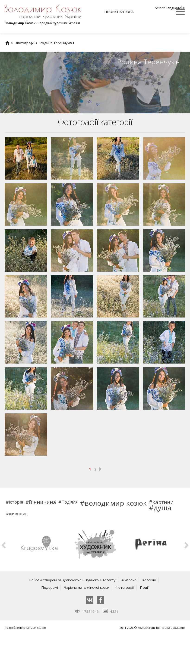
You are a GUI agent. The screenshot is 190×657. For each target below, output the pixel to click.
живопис (18, 513)
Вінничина (42, 502)
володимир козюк (116, 503)
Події (144, 587)
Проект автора (118, 11)
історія (16, 502)
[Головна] (12, 42)
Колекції (149, 580)
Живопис (129, 580)
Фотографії (25, 42)
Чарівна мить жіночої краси (86, 587)
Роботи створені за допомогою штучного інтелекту (72, 580)
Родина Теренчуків (56, 42)
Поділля (69, 502)
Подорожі (49, 587)
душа (162, 507)
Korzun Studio (36, 628)
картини (163, 502)
